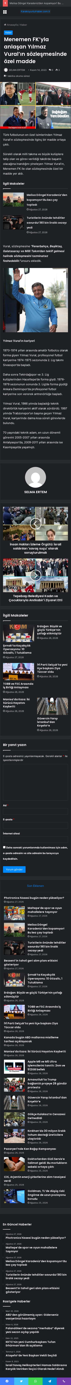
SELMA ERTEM (17, 70)
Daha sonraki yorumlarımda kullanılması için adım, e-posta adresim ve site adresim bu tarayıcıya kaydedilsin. (35, 853)
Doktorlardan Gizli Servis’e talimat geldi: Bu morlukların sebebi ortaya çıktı (47, 1163)
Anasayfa (12, 24)
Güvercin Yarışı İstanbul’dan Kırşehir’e (47, 722)
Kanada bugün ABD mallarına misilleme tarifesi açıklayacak (31, 1039)
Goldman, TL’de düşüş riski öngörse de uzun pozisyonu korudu (47, 1195)
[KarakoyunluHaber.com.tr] (35, 11)
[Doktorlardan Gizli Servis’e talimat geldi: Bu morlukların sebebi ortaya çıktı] (14, 1164)
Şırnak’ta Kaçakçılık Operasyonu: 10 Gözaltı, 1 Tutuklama (17, 649)
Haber (23, 24)
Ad (5, 805)
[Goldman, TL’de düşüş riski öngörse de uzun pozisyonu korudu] (14, 1196)
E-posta (8, 819)
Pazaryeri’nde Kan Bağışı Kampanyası (30, 1149)
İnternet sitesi (11, 833)
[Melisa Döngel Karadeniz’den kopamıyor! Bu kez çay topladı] (13, 200)
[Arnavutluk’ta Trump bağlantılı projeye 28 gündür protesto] (14, 1085)
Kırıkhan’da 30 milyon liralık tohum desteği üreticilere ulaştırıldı (47, 1135)
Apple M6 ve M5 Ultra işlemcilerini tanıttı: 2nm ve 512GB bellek (46, 1065)
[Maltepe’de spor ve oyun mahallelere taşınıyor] (14, 913)
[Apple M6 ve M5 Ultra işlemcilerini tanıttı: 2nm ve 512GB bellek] (14, 1067)
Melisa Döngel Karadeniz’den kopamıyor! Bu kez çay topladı (47, 200)
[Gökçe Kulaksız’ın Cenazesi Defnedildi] (14, 1119)
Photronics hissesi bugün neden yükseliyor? (34, 898)
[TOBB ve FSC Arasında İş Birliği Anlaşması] (18, 671)
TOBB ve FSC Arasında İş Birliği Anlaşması (18, 685)
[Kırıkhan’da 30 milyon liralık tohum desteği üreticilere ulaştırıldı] (14, 1136)
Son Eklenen (35, 886)
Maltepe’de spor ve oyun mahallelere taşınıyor (45, 910)
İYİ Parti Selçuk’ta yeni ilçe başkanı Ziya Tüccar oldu (52, 668)
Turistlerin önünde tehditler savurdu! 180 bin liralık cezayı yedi (47, 222)
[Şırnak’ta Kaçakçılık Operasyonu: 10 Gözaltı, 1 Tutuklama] (18, 633)
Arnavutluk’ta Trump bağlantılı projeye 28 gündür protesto (47, 1083)
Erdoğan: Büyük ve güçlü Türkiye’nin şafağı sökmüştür (49, 629)
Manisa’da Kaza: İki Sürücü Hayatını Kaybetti (16, 702)
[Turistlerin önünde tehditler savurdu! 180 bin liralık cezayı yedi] (13, 222)
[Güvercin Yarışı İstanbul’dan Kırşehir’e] (52, 706)
